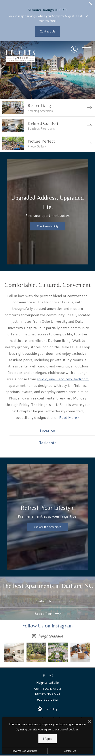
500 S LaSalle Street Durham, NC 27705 (47, 691)
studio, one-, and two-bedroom (63, 378)
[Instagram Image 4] (80, 653)
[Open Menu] (86, 49)
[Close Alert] (91, 5)
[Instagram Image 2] (36, 653)
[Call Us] (74, 49)
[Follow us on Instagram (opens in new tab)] (51, 675)
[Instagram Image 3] (58, 653)
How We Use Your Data (24, 751)
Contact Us (43, 601)
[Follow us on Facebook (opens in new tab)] (44, 675)
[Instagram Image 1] (14, 653)
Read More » (69, 417)
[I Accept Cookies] (89, 722)
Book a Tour (44, 613)
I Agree (47, 738)
